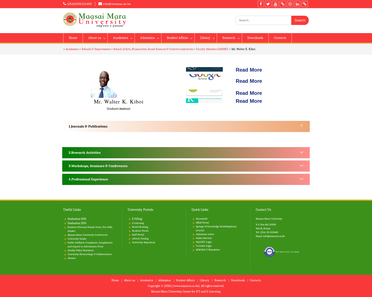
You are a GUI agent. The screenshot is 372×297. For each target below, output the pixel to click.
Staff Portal (138, 234)
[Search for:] (272, 20)
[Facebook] (261, 4)
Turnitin (200, 245)
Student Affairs (177, 38)
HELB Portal (202, 222)
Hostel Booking (140, 226)
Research (228, 38)
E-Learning (138, 223)
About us (94, 38)
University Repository (143, 242)
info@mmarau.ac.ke (117, 4)
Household (201, 218)
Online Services (204, 238)
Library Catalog (140, 238)
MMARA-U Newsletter (208, 249)
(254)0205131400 (79, 4)
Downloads (255, 38)
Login (209, 245)
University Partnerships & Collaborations (90, 254)
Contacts (280, 38)
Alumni (72, 258)
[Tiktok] (283, 4)
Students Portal (140, 230)
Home (73, 38)
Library (205, 38)
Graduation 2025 (77, 218)
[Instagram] (290, 4)
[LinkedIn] (297, 4)
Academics (120, 38)
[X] (268, 4)
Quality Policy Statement (81, 250)
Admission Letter (205, 234)
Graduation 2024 (77, 223)
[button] (186, 126)
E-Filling (137, 218)
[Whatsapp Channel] (305, 4)
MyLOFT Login (204, 241)
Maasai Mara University (269, 218)
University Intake (77, 238)
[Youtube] (275, 4)
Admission (147, 38)
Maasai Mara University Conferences (88, 234)
